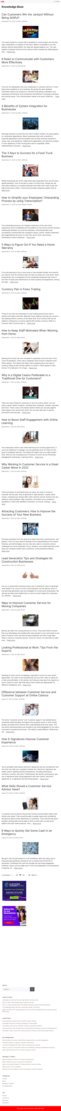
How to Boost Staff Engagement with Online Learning (30, 421)
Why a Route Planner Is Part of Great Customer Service (19, 1050)
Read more (11, 52)
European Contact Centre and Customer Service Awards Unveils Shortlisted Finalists (27, 1030)
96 (29, 875)
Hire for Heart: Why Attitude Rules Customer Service (18, 1002)
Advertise (5, 1100)
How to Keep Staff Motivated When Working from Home (30, 332)
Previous (6, 875)
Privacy (4, 1095)
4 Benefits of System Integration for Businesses (24, 107)
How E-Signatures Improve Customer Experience (25, 740)
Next (34, 875)
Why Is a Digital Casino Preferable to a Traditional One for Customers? (26, 376)
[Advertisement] (14, 955)
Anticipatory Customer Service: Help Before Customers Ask (20, 1000)
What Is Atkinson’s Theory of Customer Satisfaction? (18, 1059)
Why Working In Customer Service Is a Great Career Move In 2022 (30, 466)
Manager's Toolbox (8, 1083)
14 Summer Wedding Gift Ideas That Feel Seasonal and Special (21, 1045)
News (4, 1081)
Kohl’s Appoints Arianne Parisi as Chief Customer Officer (19, 1021)
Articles (4, 1078)
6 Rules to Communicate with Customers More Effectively (28, 60)
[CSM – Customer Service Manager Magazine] (2, 1)
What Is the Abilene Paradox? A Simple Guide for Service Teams (21, 1064)
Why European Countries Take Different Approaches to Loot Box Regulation (25, 1040)
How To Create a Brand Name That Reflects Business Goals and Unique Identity (26, 1005)
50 (23, 875)
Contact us (5, 1098)
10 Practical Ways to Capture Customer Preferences (18, 1042)
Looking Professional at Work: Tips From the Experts (30, 649)
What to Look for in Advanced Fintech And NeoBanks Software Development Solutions (28, 1047)
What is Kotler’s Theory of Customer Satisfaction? (17, 1062)
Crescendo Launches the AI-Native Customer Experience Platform (22, 1026)
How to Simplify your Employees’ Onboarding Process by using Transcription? (30, 199)
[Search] (32, 989)
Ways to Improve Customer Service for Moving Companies (26, 604)
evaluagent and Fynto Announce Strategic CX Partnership (19, 1023)
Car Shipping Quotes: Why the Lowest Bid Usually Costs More (21, 1007)
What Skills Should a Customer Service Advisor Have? (26, 787)
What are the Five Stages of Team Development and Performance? (22, 1069)
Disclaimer (5, 1103)
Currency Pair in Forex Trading (21, 289)
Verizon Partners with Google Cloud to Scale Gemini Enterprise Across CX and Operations (29, 1028)
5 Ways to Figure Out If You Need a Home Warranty (28, 246)
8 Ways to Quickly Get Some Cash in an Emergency (27, 832)
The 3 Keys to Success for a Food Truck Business (27, 154)
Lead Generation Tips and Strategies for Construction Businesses (27, 560)
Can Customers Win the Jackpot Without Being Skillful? (28, 16)
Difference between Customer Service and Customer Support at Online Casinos (29, 693)
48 (17, 875)
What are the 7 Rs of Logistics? (11, 1067)
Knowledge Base (7, 1086)
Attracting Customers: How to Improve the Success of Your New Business (28, 513)
